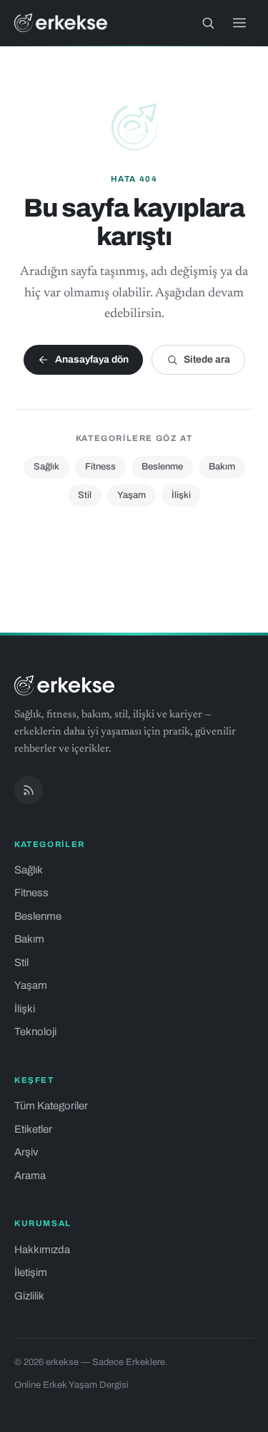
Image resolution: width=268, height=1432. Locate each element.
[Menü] (239, 23)
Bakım (222, 467)
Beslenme (162, 467)
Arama (30, 1175)
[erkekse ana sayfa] (60, 23)
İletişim (30, 1272)
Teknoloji (35, 1031)
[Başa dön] (238, 1413)
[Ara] (208, 23)
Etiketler (33, 1129)
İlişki (181, 495)
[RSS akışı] (28, 790)
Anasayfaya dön (92, 359)
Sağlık (46, 467)
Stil (84, 495)
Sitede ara (207, 359)
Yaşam (131, 495)
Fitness (100, 467)
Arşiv (26, 1152)
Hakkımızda (42, 1249)
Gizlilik (29, 1296)
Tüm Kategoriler (51, 1105)
